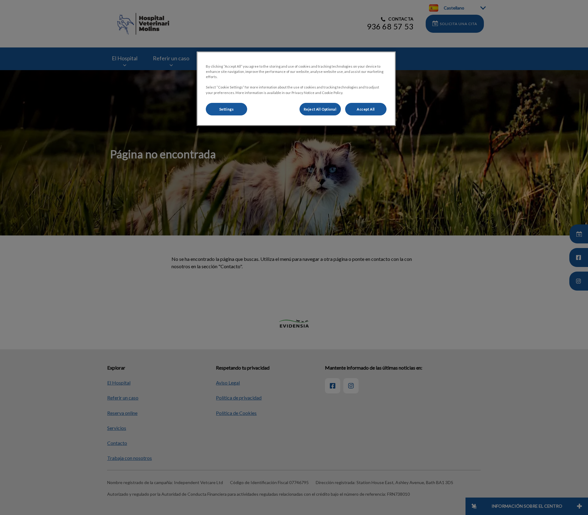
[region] (296, 88)
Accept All (366, 109)
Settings (226, 109)
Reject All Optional (320, 109)
